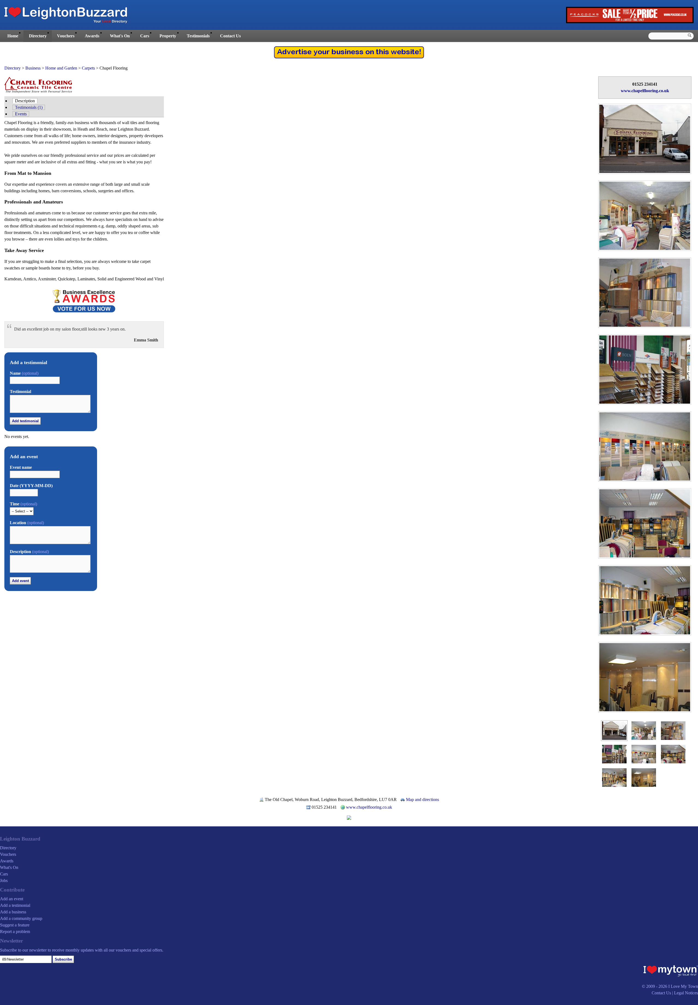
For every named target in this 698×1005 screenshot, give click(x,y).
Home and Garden (61, 68)
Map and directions (422, 799)
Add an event (11, 898)
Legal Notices (686, 993)
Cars (144, 36)
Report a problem (15, 931)
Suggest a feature (14, 925)
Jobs (4, 880)
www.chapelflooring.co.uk (645, 90)
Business (33, 68)
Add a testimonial (15, 905)
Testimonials (198, 36)
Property (168, 36)
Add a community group (21, 918)
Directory (38, 36)
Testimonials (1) (29, 107)
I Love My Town (683, 986)
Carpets (88, 68)
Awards (92, 36)
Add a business (13, 912)
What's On (120, 36)
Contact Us (230, 36)
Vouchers (65, 36)
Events (21, 114)
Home (12, 36)
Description (25, 100)
